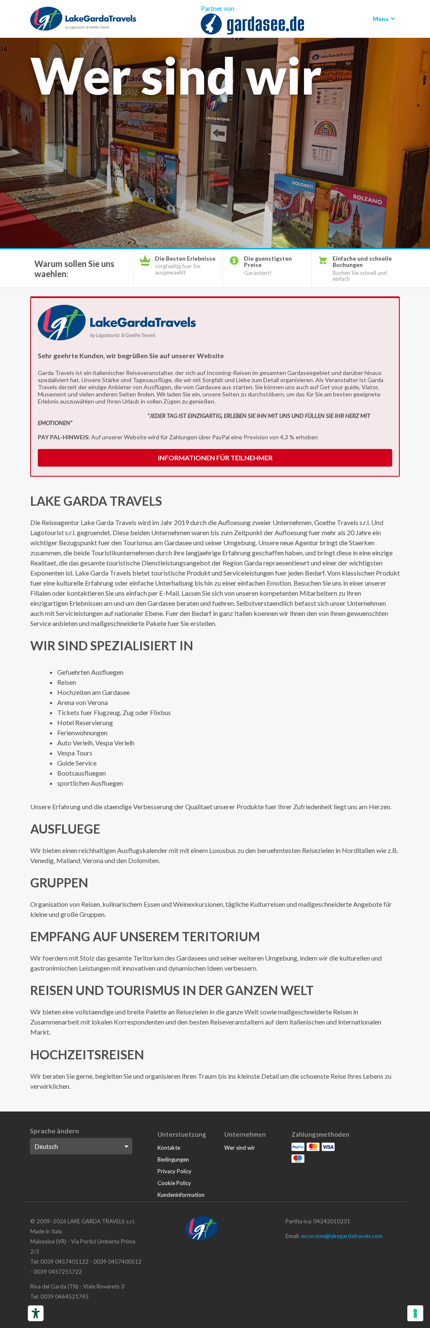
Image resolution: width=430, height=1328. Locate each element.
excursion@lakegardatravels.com (342, 1236)
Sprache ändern (54, 1131)
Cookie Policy (174, 1183)
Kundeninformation (181, 1194)
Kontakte (168, 1147)
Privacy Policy (174, 1171)
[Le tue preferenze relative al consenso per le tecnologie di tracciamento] (415, 1313)
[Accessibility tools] (36, 1313)
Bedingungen (173, 1159)
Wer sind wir (239, 1147)
